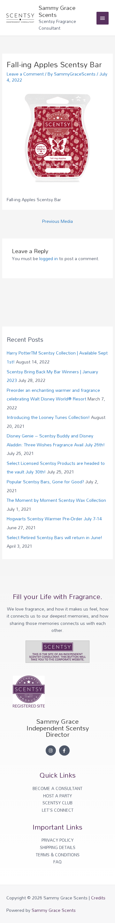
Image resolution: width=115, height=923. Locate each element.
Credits (98, 897)
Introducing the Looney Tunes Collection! (48, 417)
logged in (48, 258)
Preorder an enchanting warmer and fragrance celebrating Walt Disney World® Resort (53, 394)
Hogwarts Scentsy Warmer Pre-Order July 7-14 (54, 518)
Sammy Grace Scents (57, 11)
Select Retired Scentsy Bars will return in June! (54, 537)
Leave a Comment (25, 74)
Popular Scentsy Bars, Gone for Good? (45, 481)
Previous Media (57, 221)
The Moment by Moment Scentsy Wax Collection (56, 500)
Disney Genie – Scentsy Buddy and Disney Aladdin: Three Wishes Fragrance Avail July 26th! (56, 440)
